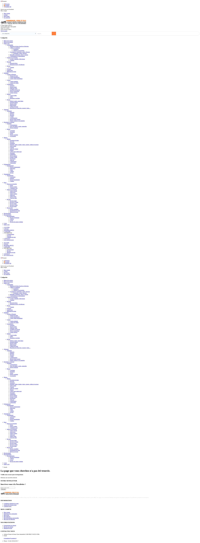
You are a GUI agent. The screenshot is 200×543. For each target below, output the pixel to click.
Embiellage (13, 154)
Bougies (12, 115)
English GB (8, 6)
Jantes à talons (13, 193)
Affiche (12, 219)
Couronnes (12, 177)
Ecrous (11, 172)
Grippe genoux (13, 92)
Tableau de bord (14, 106)
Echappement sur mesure (10, 525)
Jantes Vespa (13, 196)
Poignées (12, 85)
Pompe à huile (13, 157)
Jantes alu (12, 195)
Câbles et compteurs (15, 47)
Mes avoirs (6, 515)
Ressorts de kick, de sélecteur (17, 64)
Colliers (12, 171)
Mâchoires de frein (11, 71)
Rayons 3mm (13, 203)
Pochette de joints (14, 140)
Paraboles (12, 132)
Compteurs (16, 49)
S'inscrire (3, 489)
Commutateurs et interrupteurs (17, 56)
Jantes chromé (13, 191)
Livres (11, 220)
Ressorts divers (13, 63)
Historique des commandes (10, 513)
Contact (6, 15)
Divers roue (10, 208)
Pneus (11, 185)
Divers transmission (15, 179)
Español (7, 5)
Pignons (12, 178)
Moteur (8, 139)
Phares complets (14, 134)
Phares (8, 129)
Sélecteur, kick (13, 88)
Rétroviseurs (13, 105)
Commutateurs (13, 125)
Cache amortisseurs (15, 77)
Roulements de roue (15, 210)
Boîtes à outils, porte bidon (16, 101)
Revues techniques (14, 217)
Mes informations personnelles (11, 518)
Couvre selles (13, 95)
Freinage (9, 69)
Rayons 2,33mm (14, 202)
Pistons (12, 150)
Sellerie (9, 94)
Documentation (10, 216)
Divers (8, 66)
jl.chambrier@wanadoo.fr (10, 538)
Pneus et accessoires (12, 184)
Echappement (10, 165)
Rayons (9, 199)
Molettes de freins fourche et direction (19, 46)
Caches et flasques (11, 74)
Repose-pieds (13, 87)
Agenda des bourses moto (10, 505)
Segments (12, 143)
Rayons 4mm (13, 206)
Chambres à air (13, 188)
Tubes (11, 170)
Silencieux (12, 168)
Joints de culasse (14, 149)
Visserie (12, 67)
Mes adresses (7, 516)
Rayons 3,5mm (14, 205)
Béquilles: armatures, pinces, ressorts (19, 54)
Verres (11, 133)
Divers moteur (13, 156)
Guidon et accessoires (12, 57)
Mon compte (7, 13)
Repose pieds (13, 104)
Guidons (12, 60)
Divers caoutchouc (14, 91)
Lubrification (13, 161)
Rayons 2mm (13, 200)
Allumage (9, 111)
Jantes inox (12, 192)
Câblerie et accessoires (18, 50)
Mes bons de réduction (9, 519)
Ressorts (9, 61)
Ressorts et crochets (15, 98)
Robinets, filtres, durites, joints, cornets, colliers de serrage (24, 144)
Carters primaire (14, 81)
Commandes (10, 45)
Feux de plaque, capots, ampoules (18, 126)
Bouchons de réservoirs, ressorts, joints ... (20, 108)
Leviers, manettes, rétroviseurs (17, 59)
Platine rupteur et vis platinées (17, 120)
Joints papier (13, 146)
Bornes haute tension (15, 119)
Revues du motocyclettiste (16, 222)
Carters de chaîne (14, 83)
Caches (12, 116)
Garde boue (10, 70)
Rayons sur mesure (8, 527)
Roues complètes (14, 209)
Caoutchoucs (10, 84)
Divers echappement (15, 167)
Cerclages (12, 130)
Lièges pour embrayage (16, 151)
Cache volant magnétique (16, 78)
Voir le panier (4, 31)
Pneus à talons (13, 186)
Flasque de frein (14, 76)
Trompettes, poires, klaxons (20, 53)
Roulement (12, 158)
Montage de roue (11, 237)
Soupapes (12, 153)
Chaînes (12, 181)
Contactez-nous (7, 506)
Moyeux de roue (14, 212)
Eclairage (9, 123)
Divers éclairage (14, 127)
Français (7, 4)
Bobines (12, 113)
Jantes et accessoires (12, 189)
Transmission (10, 175)
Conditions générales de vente (11, 503)
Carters (8, 80)
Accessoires (13, 136)
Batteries (12, 112)
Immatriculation (14, 102)
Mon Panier (7, 16)
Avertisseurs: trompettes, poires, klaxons (20, 52)
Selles (11, 97)
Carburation (13, 163)
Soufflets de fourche (15, 90)
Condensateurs (13, 118)
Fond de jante (13, 198)
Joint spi (12, 160)
